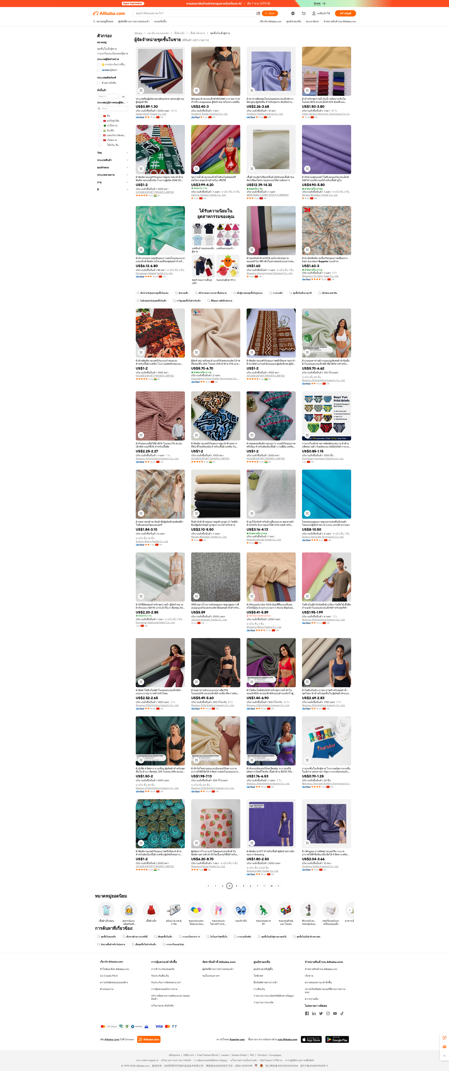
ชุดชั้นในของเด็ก (108, 937)
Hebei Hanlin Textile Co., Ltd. (151, 113)
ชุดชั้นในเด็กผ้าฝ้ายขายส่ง (308, 937)
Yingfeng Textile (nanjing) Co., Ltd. (209, 113)
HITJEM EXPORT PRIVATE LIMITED (155, 192)
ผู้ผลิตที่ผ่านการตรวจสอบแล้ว (218, 969)
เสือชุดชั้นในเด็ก (165, 937)
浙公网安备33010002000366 (281, 1065)
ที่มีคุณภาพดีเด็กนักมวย (221, 301)
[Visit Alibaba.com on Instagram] (328, 1013)
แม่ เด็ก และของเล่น (158, 33)
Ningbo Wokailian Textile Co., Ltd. (320, 195)
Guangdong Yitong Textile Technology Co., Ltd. (215, 378)
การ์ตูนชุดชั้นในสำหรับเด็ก (189, 301)
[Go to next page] (278, 886)
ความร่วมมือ (311, 998)
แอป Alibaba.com (287, 1039)
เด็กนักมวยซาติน (329, 293)
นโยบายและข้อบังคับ (162, 1005)
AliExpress (174, 1055)
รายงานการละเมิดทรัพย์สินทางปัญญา (274, 995)
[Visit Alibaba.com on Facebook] (307, 1013)
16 (271, 886)
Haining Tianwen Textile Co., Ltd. (208, 195)
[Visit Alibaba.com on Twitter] (321, 1013)
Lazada (224, 1055)
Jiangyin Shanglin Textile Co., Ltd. (209, 619)
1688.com (188, 1055)
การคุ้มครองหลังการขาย (164, 989)
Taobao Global (239, 1055)
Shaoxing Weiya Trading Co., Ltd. (264, 627)
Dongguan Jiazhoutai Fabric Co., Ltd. (155, 622)
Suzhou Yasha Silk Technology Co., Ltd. (323, 536)
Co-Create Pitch (109, 975)
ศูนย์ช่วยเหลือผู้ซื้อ (263, 969)
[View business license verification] (256, 1065)
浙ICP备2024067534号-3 (314, 1065)
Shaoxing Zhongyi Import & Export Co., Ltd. (270, 273)
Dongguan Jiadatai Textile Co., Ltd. (154, 273)
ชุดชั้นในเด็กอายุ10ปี (302, 293)
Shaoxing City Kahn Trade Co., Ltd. (320, 276)
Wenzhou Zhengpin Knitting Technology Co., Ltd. (326, 783)
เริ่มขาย (309, 975)
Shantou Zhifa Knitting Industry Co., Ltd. (323, 380)
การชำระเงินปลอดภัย (162, 969)
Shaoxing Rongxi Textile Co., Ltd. (264, 539)
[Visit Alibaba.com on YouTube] (335, 1013)
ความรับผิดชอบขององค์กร (114, 982)
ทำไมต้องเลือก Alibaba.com (114, 969)
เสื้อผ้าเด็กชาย (197, 33)
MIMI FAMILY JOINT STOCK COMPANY (268, 195)
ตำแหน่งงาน (106, 989)
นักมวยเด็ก (183, 293)
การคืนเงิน (259, 989)
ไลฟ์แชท (258, 975)
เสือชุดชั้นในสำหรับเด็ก (145, 944)
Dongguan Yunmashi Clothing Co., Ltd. (323, 458)
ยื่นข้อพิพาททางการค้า (265, 982)
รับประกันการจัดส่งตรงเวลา (166, 982)
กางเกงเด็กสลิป (244, 937)
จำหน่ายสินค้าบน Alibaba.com (321, 969)
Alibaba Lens (112, 1039)
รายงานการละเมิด (263, 1002)
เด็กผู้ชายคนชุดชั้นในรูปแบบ (250, 293)
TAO (252, 1055)
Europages (275, 1055)
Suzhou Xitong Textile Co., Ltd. (152, 541)
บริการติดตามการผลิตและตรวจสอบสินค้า (170, 997)
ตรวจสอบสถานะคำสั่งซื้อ (318, 982)
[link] (444, 1037)
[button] (258, 13)
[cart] (304, 13)
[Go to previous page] (208, 886)
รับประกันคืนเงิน (160, 975)
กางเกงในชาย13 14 (191, 937)
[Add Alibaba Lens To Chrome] (148, 1039)
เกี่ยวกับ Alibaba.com (111, 961)
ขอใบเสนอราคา (211, 975)
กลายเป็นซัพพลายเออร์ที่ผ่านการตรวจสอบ (325, 991)
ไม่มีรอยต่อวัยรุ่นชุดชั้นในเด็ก (153, 301)
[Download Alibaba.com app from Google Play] (337, 1039)
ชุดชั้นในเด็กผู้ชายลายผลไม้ (273, 937)
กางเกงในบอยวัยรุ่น (175, 944)
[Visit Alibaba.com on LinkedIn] (314, 1013)
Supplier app (237, 1039)
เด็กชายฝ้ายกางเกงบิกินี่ (137, 937)
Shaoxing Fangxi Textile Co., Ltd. (208, 866)
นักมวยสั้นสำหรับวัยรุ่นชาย (113, 944)
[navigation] (112, 459)
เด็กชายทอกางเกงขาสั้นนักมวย (213, 293)
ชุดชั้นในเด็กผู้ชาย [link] (220, 33)
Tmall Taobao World (207, 1055)
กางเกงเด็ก (278, 293)
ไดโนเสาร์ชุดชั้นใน (218, 937)
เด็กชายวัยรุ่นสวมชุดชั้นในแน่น (154, 293)
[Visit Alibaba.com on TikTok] (342, 1013)
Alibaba (138, 33)
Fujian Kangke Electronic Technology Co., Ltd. (326, 113)
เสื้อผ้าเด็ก (179, 33)
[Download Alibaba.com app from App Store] (311, 1039)
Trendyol (262, 1055)
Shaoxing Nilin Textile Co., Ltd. (263, 871)
